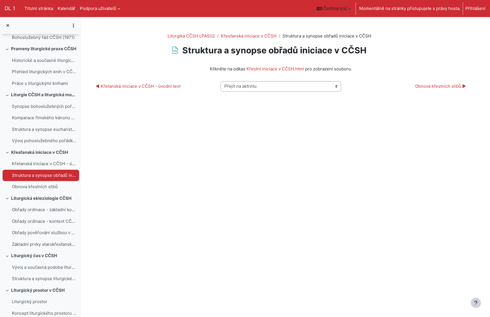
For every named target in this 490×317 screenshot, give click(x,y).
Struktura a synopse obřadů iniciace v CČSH (44, 175)
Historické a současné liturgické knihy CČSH (44, 60)
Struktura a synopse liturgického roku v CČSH (44, 278)
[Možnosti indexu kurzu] (73, 25)
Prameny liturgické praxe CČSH (43, 48)
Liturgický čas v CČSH (34, 255)
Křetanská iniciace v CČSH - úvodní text (44, 163)
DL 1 (10, 8)
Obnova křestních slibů (35, 186)
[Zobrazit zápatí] (476, 303)
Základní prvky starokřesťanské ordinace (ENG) (44, 244)
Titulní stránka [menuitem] (38, 8)
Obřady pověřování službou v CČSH (44, 232)
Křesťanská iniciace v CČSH (39, 152)
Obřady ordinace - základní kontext (44, 209)
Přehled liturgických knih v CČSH (44, 71)
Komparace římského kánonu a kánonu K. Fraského (44, 117)
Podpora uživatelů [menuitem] (98, 8)
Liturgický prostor (29, 301)
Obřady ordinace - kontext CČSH (44, 221)
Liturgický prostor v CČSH (38, 290)
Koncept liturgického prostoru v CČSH (44, 313)
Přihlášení (475, 8)
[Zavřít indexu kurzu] (7, 25)
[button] (333, 8)
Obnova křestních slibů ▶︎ (440, 86)
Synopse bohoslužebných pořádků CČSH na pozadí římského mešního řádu (44, 106)
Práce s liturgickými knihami (40, 83)
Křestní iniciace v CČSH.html (275, 69)
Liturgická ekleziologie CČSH (41, 198)
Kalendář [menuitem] (66, 8)
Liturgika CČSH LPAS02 (191, 36)
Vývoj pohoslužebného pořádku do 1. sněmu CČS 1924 (44, 140)
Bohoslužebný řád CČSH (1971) (43, 37)
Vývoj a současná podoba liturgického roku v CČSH (44, 267)
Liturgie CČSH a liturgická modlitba (44, 94)
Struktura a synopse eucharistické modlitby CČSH (44, 129)
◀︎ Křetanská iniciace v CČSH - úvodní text (138, 86)
